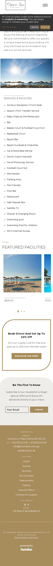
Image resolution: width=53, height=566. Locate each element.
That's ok (45, 27)
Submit (39, 409)
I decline (34, 27)
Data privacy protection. (26, 537)
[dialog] (26, 22)
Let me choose (9, 27)
